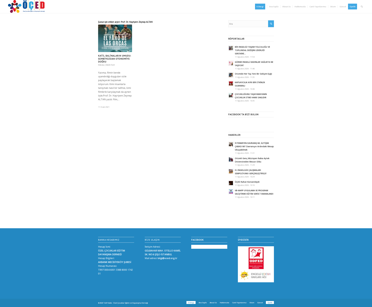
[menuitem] (261, 6)
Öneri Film (110, 65)
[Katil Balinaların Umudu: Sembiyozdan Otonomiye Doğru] (115, 38)
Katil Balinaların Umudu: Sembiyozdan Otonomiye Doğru (114, 58)
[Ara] (362, 6)
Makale (101, 65)
